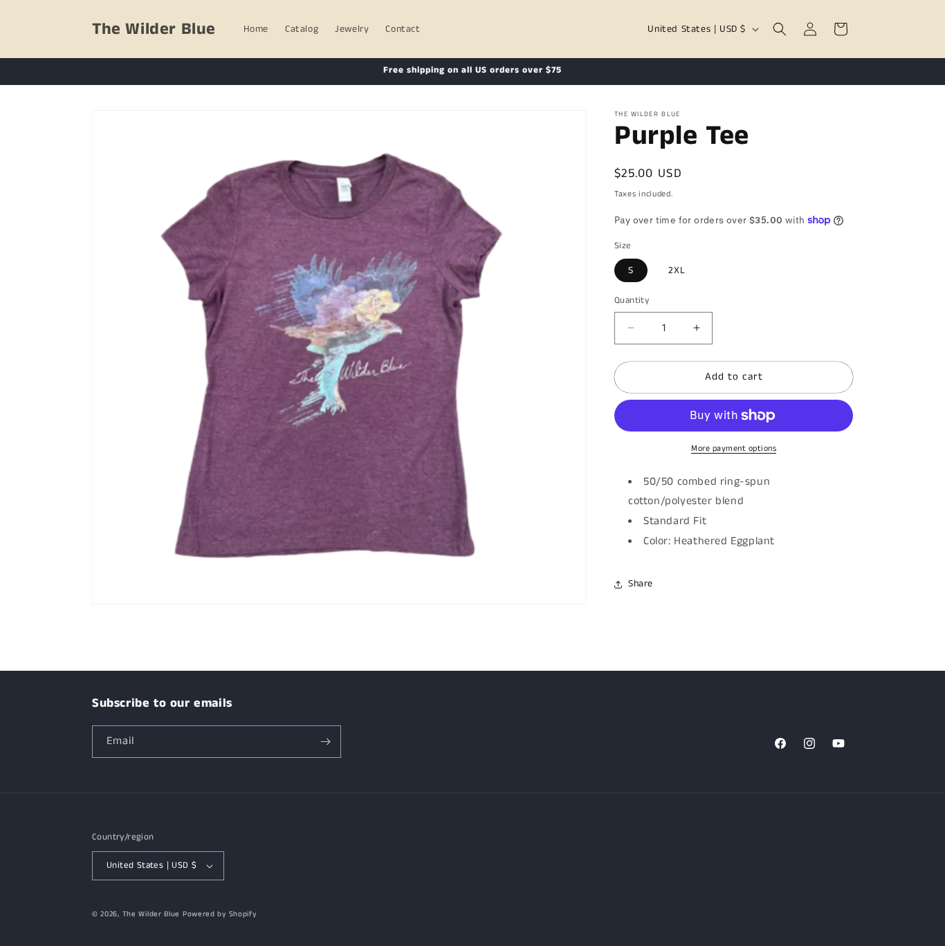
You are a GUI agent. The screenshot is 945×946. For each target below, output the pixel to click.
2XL (677, 270)
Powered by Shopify (220, 914)
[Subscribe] (325, 741)
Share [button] (640, 584)
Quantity (631, 300)
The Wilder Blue (151, 914)
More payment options (733, 448)
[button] (779, 29)
